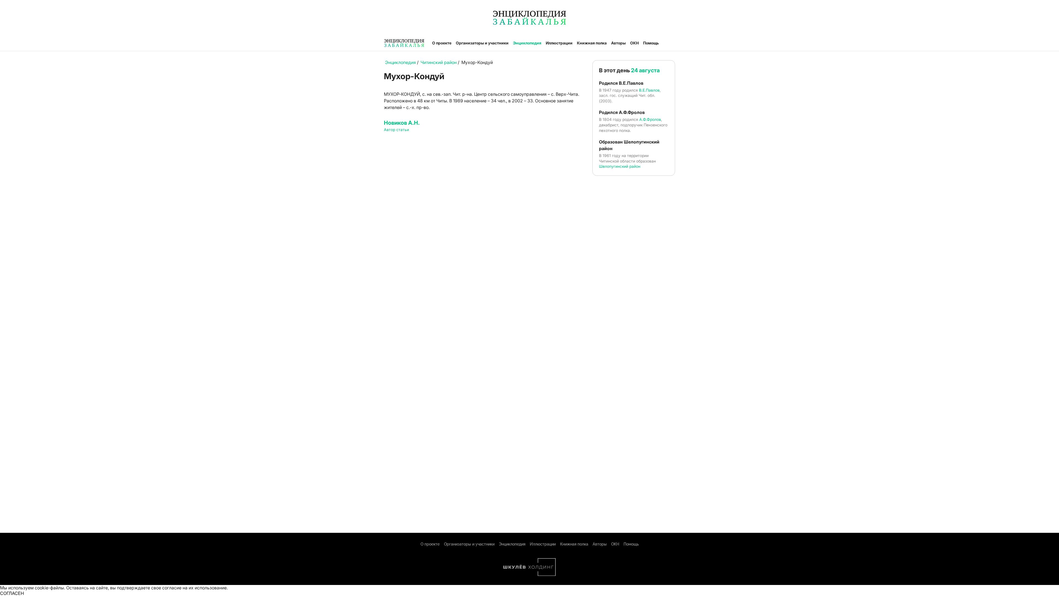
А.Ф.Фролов (650, 119)
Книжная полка (592, 43)
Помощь (651, 43)
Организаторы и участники (482, 43)
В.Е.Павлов (649, 90)
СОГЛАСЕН (12, 593)
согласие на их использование (194, 587)
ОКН (634, 43)
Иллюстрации (559, 43)
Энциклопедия (527, 43)
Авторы (618, 43)
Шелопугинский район (619, 166)
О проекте (441, 43)
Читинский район (439, 62)
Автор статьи (396, 129)
